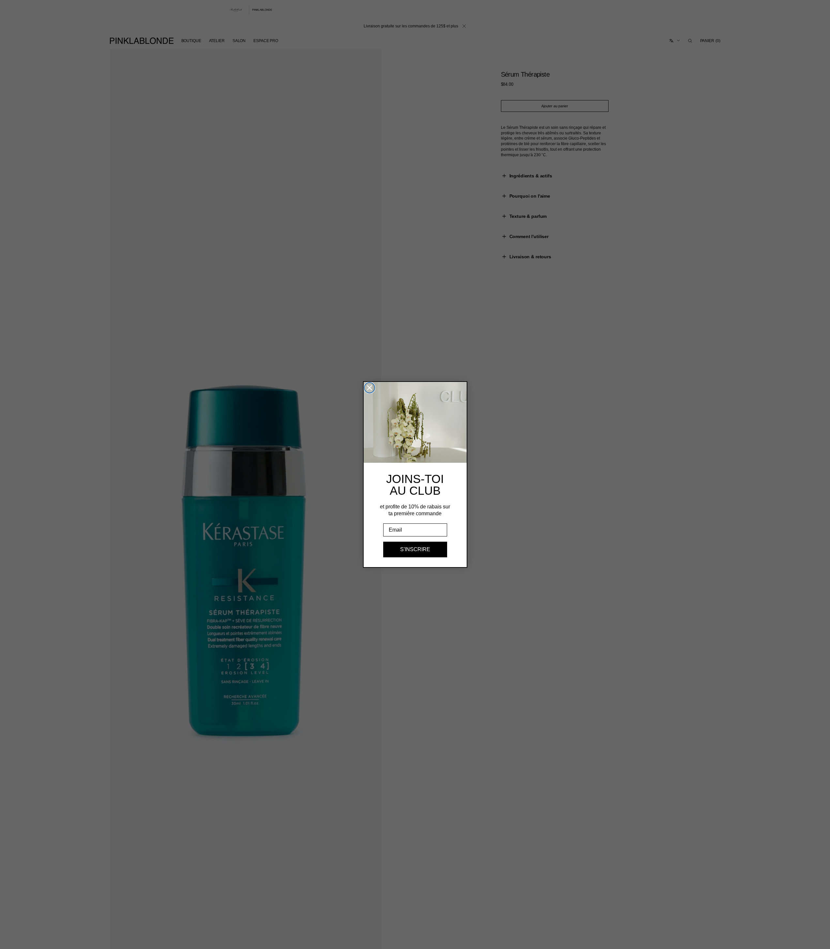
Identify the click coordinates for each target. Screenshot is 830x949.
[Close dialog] (369, 388)
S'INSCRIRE (415, 549)
